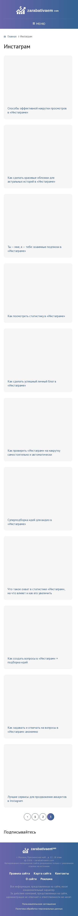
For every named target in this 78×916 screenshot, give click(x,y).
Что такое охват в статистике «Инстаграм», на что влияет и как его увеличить (36, 591)
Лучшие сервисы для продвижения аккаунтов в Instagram (37, 799)
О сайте (31, 879)
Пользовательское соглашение (39, 903)
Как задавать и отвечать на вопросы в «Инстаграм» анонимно (33, 729)
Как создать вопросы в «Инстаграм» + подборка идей (33, 660)
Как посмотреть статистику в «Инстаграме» (36, 316)
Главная (12, 36)
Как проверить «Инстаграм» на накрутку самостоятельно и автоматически (34, 452)
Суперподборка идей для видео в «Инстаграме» (30, 522)
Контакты (62, 873)
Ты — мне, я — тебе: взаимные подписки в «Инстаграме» (35, 249)
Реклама (46, 879)
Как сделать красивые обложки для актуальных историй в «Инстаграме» (31, 180)
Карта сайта (42, 873)
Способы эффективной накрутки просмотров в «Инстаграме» (37, 110)
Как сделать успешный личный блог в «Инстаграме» (32, 383)
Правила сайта (19, 873)
